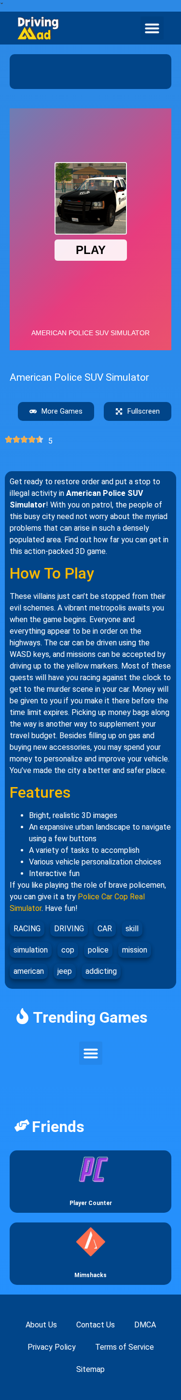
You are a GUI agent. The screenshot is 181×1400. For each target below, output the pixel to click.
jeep (64, 971)
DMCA (145, 1324)
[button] (152, 28)
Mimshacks (90, 1275)
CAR (104, 928)
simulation (31, 949)
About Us (41, 1324)
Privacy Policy (52, 1347)
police (98, 949)
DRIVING (69, 928)
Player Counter (91, 1203)
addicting (101, 971)
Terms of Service (124, 1347)
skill (132, 928)
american (29, 971)
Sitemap (90, 1369)
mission (134, 949)
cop (67, 949)
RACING (27, 928)
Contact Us (95, 1324)
